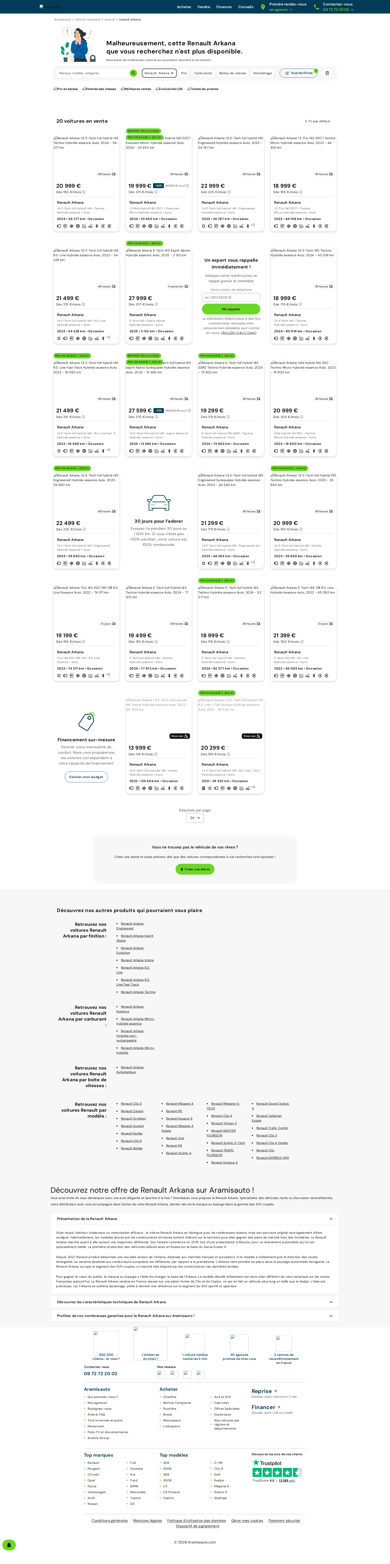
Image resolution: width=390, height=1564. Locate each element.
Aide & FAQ (96, 1414)
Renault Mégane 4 (179, 1104)
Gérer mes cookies (247, 1520)
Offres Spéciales (227, 1409)
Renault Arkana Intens (137, 960)
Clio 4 (218, 1469)
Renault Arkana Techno (138, 992)
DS (132, 1504)
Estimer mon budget (86, 777)
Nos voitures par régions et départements (227, 1424)
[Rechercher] (133, 73)
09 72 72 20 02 (101, 1374)
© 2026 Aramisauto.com (195, 1542)
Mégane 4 (221, 1486)
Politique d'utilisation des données (196, 1520)
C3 (165, 1486)
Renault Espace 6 (179, 1118)
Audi (91, 1498)
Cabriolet (221, 1403)
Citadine (169, 1397)
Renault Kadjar (132, 1133)
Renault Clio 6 (131, 1141)
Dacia (92, 1486)
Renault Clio (265, 1150)
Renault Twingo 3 (224, 1123)
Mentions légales (147, 1520)
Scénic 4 (220, 1492)
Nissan (93, 1504)
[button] (172, 73)
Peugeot (94, 1469)
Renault (94, 1463)
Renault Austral (132, 1126)
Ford (133, 1480)
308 (166, 1474)
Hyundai (136, 1469)
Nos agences (97, 1403)
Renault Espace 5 (224, 1162)
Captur (168, 1498)
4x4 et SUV (222, 1397)
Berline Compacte (177, 1403)
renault (109, 19)
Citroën (93, 1474)
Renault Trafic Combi (272, 1128)
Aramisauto (62, 19)
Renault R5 (174, 1111)
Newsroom (96, 1426)
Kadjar (219, 1480)
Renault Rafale (132, 1148)
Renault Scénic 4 (178, 1153)
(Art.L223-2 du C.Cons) (238, 333)
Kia (132, 1474)
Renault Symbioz (133, 1118)
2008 (167, 1469)
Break (167, 1414)
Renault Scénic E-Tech (228, 1143)
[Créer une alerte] (9, 1545)
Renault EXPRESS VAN (272, 1158)
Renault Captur (132, 1111)
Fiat (133, 1463)
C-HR (218, 1463)
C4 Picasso (171, 1492)
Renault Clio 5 (131, 1104)
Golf (217, 1474)
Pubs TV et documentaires (108, 1432)
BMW (134, 1486)
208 (166, 1463)
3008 (167, 1480)
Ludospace (171, 1426)
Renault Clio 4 (221, 1116)
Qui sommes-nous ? (103, 1397)
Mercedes (138, 1492)
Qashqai (220, 1498)
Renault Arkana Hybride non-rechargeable (130, 1035)
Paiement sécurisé (284, 1520)
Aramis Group (98, 1438)
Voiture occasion (87, 19)
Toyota (135, 1498)
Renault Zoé (175, 1138)
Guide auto (222, 1414)
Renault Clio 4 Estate (272, 1143)
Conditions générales (110, 1520)
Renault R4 (174, 1146)
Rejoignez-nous (100, 1409)
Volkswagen (97, 1492)
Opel (91, 1480)
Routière (169, 1409)
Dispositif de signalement (197, 1526)
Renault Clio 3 (266, 1135)
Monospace (172, 1420)
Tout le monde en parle (105, 1420)
